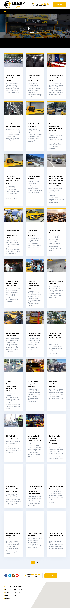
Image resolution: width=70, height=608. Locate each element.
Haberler (7, 598)
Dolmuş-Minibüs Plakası (21, 592)
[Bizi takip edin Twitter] (9, 575)
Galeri (7, 595)
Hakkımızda (8, 589)
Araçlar (7, 592)
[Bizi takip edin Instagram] (13, 575)
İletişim (59, 4)
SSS (15, 595)
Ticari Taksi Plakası (19, 586)
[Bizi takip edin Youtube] (17, 575)
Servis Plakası (18, 589)
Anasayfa (31, 32)
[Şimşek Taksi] (14, 4)
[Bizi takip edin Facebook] (5, 575)
